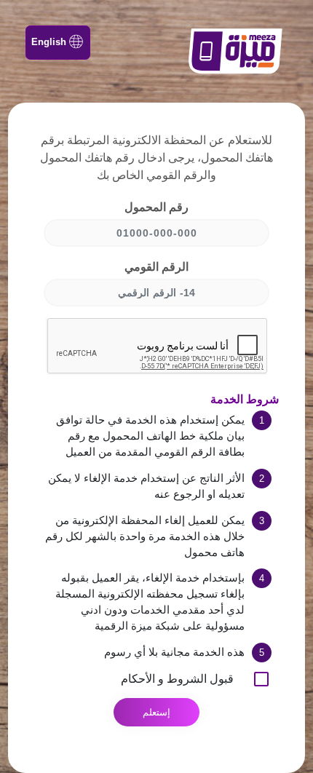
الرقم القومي (156, 267)
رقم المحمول (156, 207)
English (48, 41)
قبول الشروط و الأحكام (177, 679)
